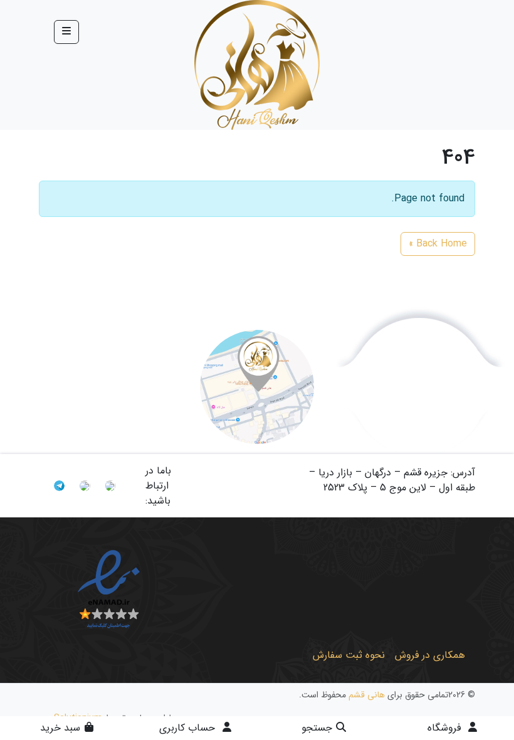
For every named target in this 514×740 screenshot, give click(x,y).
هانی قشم (367, 695)
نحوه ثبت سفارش (349, 655)
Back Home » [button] (438, 243)
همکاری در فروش (430, 655)
